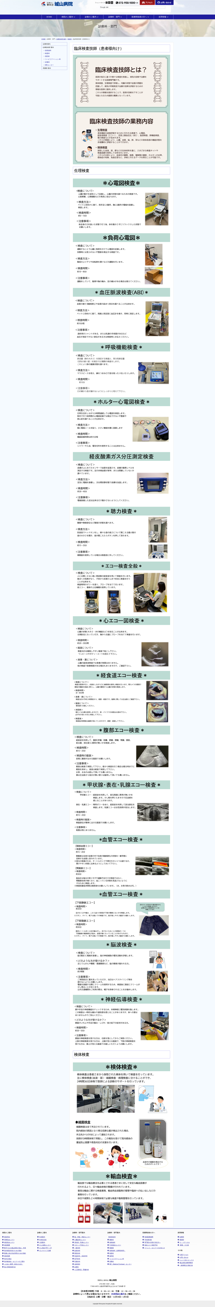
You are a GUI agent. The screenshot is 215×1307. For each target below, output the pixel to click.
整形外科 (77, 1253)
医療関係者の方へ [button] (139, 17)
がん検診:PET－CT (45, 1248)
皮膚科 (76, 1267)
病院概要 (7, 1245)
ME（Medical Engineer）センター (120, 1264)
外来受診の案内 (118, 1294)
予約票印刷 (148, 1240)
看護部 (111, 1248)
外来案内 (42, 1237)
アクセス (149, 2)
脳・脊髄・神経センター (82, 1237)
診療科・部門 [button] (114, 17)
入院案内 (42, 1242)
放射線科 (48, 50)
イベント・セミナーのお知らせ (154, 1248)
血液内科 (77, 1250)
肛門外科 (77, 1259)
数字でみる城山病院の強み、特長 (15, 1248)
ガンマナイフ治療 (45, 1250)
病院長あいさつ (9, 1242)
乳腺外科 (77, 1261)
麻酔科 (111, 1240)
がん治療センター (45, 1245)
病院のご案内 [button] (67, 17)
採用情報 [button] (162, 17)
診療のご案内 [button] (90, 17)
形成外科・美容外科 (80, 1256)
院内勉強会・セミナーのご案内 (14, 1261)
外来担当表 (42, 1240)
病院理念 (7, 1237)
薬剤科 (47, 56)
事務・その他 (184, 1245)
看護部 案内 (47, 68)
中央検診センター (115, 1245)
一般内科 (77, 1248)
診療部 (182, 1237)
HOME (49, 17)
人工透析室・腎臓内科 (81, 1269)
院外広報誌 (7, 1259)
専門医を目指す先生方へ (152, 1242)
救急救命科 (112, 1237)
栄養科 (47, 62)
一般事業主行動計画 (186, 1265)
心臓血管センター (80, 1240)
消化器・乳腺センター (81, 1242)
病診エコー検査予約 (151, 1245)
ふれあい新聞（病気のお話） (13, 1264)
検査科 (70, 39)
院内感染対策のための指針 (13, 1250)
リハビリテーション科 (53, 59)
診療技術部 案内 (61, 39)
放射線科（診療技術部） (117, 1250)
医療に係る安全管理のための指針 (15, 1253)
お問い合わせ (166, 2)
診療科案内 (46, 44)
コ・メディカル (185, 1242)
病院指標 (7, 1256)
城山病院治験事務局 (186, 1263)
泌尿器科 (77, 1264)
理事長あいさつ (9, 1240)
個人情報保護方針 (10, 1267)
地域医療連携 (148, 1237)
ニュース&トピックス (187, 1260)
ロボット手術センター (81, 1245)
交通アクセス (184, 1255)
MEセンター (49, 65)
